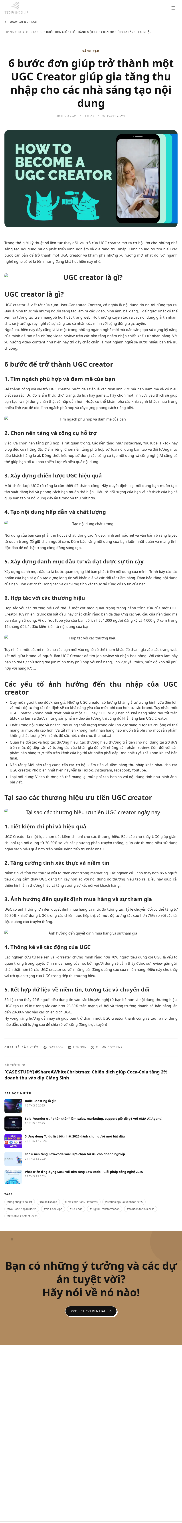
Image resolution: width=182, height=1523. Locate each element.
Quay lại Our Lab (23, 22)
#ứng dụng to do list (19, 1202)
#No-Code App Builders (21, 1209)
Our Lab (32, 32)
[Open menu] (173, 8)
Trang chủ (12, 32)
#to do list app (48, 1202)
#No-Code (76, 1209)
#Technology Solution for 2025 (124, 1202)
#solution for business (140, 1209)
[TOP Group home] (16, 8)
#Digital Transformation (104, 1209)
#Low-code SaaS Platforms (81, 1202)
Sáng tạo (91, 51)
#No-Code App (53, 1209)
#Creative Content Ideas (22, 1216)
